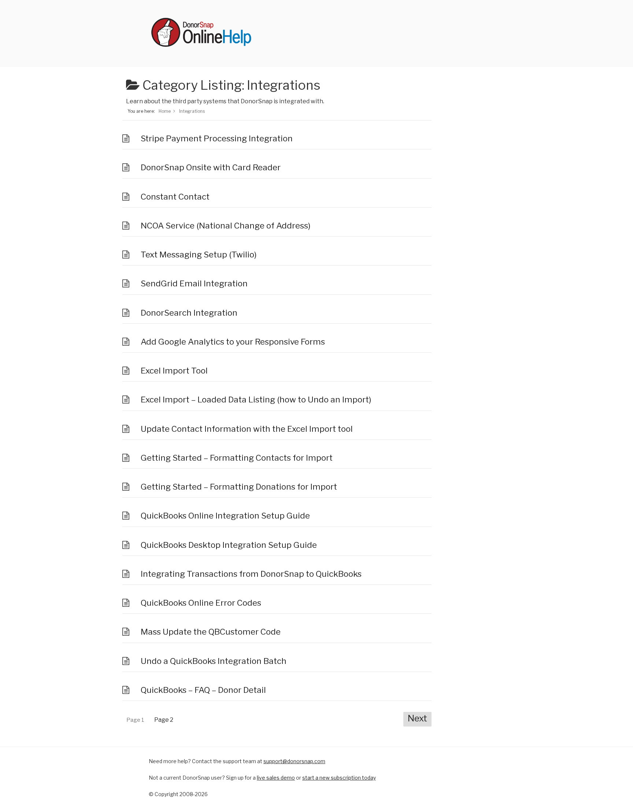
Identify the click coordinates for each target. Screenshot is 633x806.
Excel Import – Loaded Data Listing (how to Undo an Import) (256, 399)
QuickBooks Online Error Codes (201, 603)
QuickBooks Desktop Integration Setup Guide (229, 545)
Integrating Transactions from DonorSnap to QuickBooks (251, 574)
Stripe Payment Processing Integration (217, 138)
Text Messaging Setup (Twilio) (198, 254)
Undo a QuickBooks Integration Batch (213, 661)
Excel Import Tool (174, 370)
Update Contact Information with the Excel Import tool (247, 429)
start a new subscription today (339, 778)
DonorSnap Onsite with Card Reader (211, 167)
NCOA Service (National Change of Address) (225, 225)
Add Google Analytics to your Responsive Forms (233, 342)
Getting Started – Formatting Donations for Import (239, 487)
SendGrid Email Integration (194, 283)
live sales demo (276, 778)
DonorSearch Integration (189, 313)
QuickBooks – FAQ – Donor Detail (203, 690)
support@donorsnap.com (294, 761)
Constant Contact (175, 197)
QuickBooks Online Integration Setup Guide (225, 515)
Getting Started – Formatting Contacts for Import (237, 458)
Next (417, 718)
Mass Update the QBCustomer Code (211, 632)
